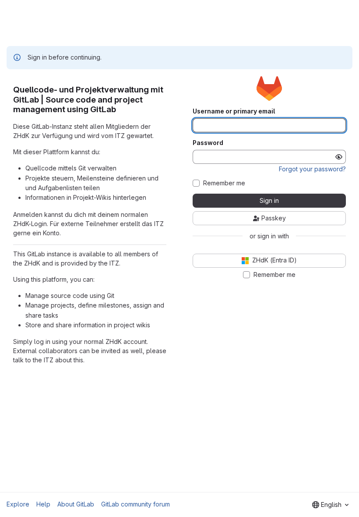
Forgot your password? (312, 169)
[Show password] (339, 157)
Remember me (224, 183)
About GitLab (75, 504)
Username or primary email (234, 111)
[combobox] (330, 504)
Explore (18, 504)
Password (208, 142)
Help (43, 504)
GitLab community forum (135, 504)
